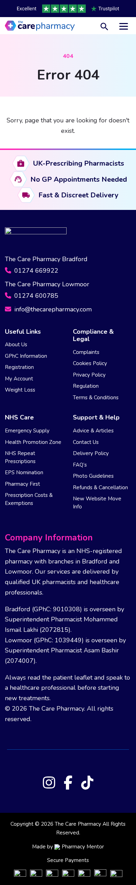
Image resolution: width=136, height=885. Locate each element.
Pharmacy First (22, 484)
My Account (19, 378)
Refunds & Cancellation (100, 487)
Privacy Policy (89, 374)
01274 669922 (35, 270)
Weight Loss (20, 389)
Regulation (86, 386)
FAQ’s (80, 464)
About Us (16, 344)
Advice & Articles (93, 430)
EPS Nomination (24, 472)
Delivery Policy (91, 453)
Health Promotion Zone (33, 442)
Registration (19, 367)
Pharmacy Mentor (83, 846)
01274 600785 (35, 296)
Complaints (86, 352)
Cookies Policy (90, 363)
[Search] (104, 26)
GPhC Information (26, 356)
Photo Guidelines (93, 475)
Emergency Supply (27, 430)
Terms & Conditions (96, 397)
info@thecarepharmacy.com (52, 309)
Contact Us (86, 442)
